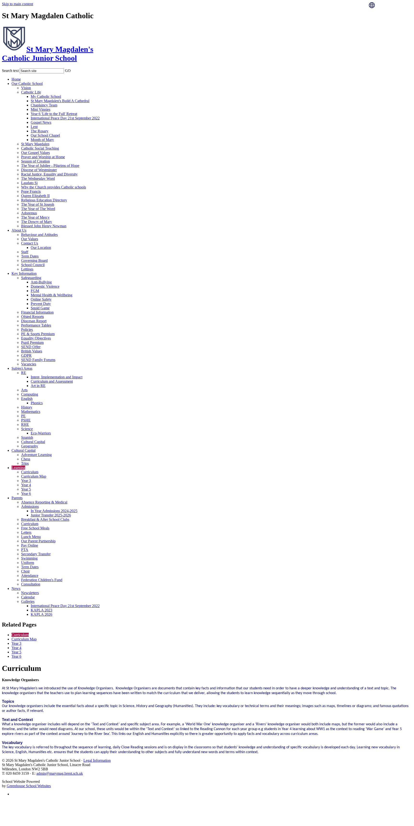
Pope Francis (31, 191)
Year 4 (26, 485)
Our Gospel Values (35, 153)
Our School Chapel (45, 135)
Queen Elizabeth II (35, 196)
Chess (25, 459)
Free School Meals (35, 528)
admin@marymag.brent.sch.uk (59, 773)
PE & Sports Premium (38, 334)
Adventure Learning (36, 455)
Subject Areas (22, 368)
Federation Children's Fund (41, 580)
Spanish (27, 437)
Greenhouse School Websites (29, 786)
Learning (18, 468)
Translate (385, 17)
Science (27, 429)
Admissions (30, 506)
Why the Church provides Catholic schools (53, 187)
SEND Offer (30, 347)
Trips (25, 463)
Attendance (29, 576)
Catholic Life (31, 92)
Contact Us (29, 243)
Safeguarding (31, 278)
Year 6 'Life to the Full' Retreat (54, 114)
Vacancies (28, 364)
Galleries (27, 601)
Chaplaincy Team (44, 105)
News (16, 588)
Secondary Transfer (36, 554)
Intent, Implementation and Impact (56, 377)
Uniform (27, 563)
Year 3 (26, 481)
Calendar (28, 597)
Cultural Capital (33, 442)
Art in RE (38, 386)
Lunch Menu (31, 537)
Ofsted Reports (32, 317)
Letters (26, 532)
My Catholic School (46, 96)
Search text (10, 71)
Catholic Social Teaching (40, 148)
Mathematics (30, 412)
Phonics (37, 403)
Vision (26, 88)
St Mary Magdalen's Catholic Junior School (47, 53)
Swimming (29, 558)
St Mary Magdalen (35, 144)
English (27, 399)
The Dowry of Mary (36, 222)
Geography (29, 446)
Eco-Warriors (41, 433)
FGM (35, 291)
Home (16, 79)
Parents (17, 498)
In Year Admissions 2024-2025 (54, 511)
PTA (24, 550)
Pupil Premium (32, 342)
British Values (31, 351)
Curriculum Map (33, 476)
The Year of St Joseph (37, 204)
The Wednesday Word (38, 178)
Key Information (24, 273)
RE (23, 373)
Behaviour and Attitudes (39, 235)
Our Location (41, 248)
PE (23, 416)
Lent (34, 127)
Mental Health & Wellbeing (51, 295)
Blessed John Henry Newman (43, 226)
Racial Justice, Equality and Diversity (49, 174)
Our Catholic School (27, 84)
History (26, 407)
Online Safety (41, 299)
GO (68, 71)
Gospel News (41, 122)
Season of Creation (35, 161)
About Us (19, 230)
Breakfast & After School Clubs (45, 519)
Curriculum (29, 472)
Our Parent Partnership (38, 541)
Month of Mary (42, 140)
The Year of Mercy (35, 217)
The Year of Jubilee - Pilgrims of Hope (50, 166)
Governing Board (34, 260)
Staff (24, 252)
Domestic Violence (45, 286)
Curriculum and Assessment (52, 381)
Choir (25, 571)
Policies (27, 330)
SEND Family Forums (38, 360)
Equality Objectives (36, 338)
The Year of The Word (38, 209)
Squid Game (40, 308)
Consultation (30, 584)
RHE (25, 424)
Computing (29, 394)
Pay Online (29, 545)
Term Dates (30, 256)
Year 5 (26, 489)
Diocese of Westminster (39, 170)
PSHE (26, 420)
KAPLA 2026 (41, 614)
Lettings (27, 269)
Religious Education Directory (44, 200)
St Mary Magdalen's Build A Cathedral (60, 101)
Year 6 (26, 494)
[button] (74, 70)
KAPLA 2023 (41, 610)
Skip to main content (17, 4)
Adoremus (29, 213)
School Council (33, 265)
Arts (24, 390)
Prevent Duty (41, 304)
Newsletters (30, 593)
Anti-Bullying (41, 282)
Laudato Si (29, 183)
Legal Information (97, 760)
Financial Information (37, 312)
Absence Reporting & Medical (44, 502)
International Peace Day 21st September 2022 (65, 118)
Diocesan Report (33, 321)
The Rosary (39, 131)
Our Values (29, 239)
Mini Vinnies (40, 109)
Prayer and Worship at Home (43, 157)
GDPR (26, 355)
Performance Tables (36, 325)
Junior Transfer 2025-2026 (51, 515)
